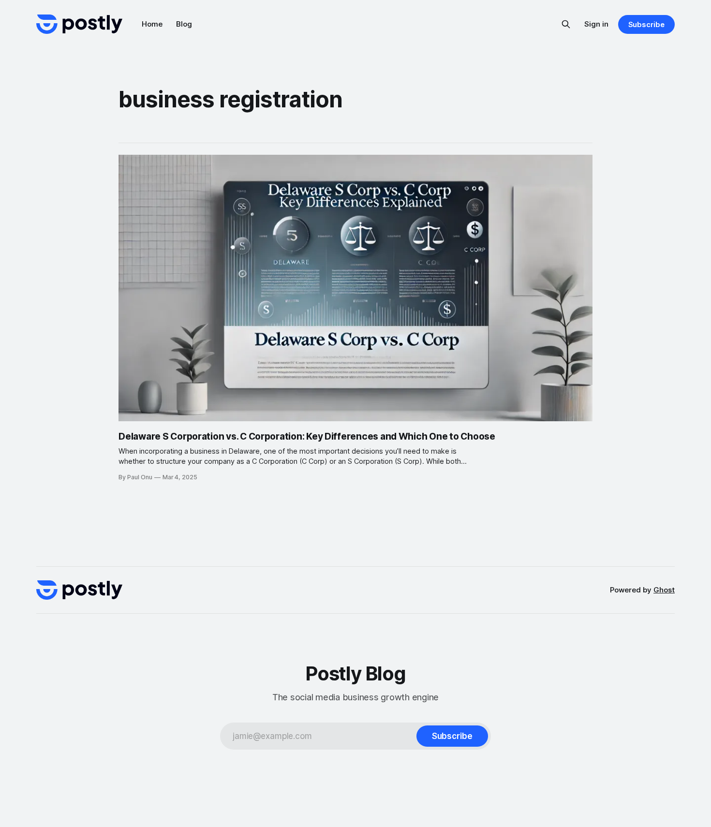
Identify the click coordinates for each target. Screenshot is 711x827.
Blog (184, 24)
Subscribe (646, 24)
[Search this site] (566, 24)
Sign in (596, 24)
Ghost (664, 589)
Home (152, 24)
